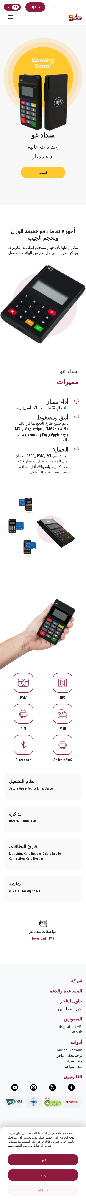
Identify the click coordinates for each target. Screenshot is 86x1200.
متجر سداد (74, 1061)
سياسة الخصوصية (20, 1145)
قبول (43, 1160)
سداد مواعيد (73, 1066)
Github (76, 1032)
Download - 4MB (43, 938)
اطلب (43, 172)
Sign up (35, 7)
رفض (43, 1175)
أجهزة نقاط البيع (70, 1008)
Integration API (69, 1026)
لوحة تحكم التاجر (69, 1055)
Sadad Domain (69, 1049)
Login (54, 7)
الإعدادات (43, 1190)
